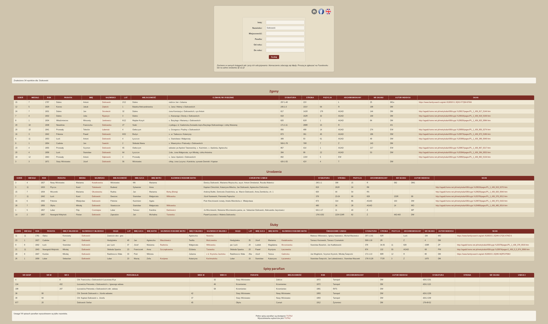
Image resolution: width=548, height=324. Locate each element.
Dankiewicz (171, 210)
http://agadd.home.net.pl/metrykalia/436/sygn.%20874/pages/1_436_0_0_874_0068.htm (493, 249)
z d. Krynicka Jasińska (215, 254)
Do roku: (258, 50)
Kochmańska (211, 259)
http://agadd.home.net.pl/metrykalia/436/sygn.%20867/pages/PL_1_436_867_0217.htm (455, 148)
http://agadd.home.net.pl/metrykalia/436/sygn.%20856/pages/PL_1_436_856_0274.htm (455, 130)
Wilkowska (171, 196)
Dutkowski (106, 102)
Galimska (285, 254)
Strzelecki (106, 111)
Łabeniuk (106, 130)
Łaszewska (286, 249)
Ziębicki (105, 107)
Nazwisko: (257, 28)
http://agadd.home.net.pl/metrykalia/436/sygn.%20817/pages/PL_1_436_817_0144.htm (455, 111)
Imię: (260, 22)
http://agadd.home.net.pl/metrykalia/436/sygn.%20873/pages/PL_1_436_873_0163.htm (471, 201)
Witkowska (171, 205)
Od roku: (258, 45)
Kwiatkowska (97, 183)
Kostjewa (164, 259)
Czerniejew (96, 210)
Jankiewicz (106, 120)
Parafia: (258, 39)
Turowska (171, 215)
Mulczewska (211, 240)
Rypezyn (105, 116)
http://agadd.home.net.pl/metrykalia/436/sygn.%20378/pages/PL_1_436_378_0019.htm (493, 245)
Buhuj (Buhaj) (172, 192)
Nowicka (209, 236)
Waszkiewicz (165, 240)
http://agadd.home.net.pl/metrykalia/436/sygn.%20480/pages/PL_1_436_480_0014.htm (471, 205)
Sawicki (105, 143)
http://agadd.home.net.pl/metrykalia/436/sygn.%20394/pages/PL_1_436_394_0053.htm (455, 152)
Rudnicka (164, 245)
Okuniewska (97, 192)
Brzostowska (287, 245)
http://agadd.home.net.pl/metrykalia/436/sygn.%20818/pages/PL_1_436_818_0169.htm (455, 116)
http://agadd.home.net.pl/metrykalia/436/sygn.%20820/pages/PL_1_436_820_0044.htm (471, 192)
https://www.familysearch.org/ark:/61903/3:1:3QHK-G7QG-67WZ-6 (484, 236)
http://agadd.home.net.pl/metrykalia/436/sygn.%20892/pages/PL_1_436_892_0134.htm (455, 157)
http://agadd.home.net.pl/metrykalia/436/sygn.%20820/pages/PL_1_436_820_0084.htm (455, 120)
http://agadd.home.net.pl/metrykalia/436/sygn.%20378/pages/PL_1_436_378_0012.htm (471, 196)
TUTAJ (289, 316)
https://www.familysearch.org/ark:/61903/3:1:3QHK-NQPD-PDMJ (483, 254)
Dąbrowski (106, 157)
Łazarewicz (286, 259)
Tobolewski (96, 187)
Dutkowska (106, 125)
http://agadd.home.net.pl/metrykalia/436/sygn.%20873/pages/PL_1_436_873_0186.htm (455, 134)
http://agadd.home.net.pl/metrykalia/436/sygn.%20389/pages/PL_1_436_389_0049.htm (455, 139)
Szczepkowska (166, 249)
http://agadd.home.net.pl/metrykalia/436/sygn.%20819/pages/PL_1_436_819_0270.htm (471, 187)
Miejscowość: (255, 33)
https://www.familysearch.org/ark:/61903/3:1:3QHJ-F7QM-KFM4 (445, 102)
